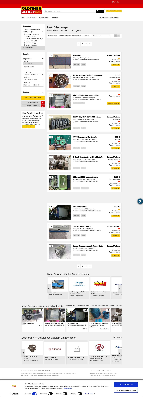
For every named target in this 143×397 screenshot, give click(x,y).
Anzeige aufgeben (114, 11)
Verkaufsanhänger (80, 206)
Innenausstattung (94, 59)
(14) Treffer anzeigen (33, 98)
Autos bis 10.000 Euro (115, 305)
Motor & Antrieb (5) (30, 43)
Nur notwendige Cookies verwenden (126, 390)
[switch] (50, 393)
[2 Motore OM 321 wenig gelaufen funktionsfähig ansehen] (60, 182)
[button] (33, 63)
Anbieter (26, 77)
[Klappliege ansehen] (60, 61)
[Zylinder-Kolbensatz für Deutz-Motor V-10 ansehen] (99, 315)
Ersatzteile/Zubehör (65, 35)
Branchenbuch (43, 17)
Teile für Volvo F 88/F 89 (82, 226)
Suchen (100, 11)
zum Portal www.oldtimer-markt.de (109, 17)
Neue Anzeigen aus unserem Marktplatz (42, 306)
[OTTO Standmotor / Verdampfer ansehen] (60, 142)
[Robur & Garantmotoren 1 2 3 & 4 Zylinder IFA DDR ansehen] (60, 162)
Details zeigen (89, 393)
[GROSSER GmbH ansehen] (54, 349)
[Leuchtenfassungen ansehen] (32, 315)
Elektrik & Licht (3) (30, 36)
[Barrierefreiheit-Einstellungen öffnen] (140, 201)
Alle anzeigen (117, 337)
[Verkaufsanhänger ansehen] (60, 212)
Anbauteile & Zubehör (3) (32, 34)
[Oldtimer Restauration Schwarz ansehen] (32, 348)
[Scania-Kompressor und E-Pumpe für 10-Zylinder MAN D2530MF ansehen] (60, 251)
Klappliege (77, 55)
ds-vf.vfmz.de (68, 388)
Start (22, 17)
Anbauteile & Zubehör (95, 99)
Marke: (26, 61)
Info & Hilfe (55, 17)
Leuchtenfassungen (28, 323)
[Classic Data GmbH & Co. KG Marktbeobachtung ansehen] (99, 348)
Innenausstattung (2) (31, 40)
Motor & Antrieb (94, 141)
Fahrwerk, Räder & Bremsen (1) (34, 38)
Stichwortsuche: (29, 66)
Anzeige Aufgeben (29, 126)
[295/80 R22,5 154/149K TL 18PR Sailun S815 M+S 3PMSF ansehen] (60, 122)
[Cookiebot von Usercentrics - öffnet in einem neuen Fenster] (14, 394)
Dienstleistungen (80, 305)
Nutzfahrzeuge (76, 35)
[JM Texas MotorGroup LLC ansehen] (77, 349)
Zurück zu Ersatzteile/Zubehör (32, 29)
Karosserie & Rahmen (31, 45)
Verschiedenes (103, 305)
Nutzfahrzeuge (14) (28, 32)
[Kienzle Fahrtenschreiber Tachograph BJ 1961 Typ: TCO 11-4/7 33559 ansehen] (60, 81)
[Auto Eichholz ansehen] (58, 284)
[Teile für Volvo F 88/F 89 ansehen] (60, 232)
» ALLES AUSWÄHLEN (126, 384)
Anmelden (116, 2)
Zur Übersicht (28, 47)
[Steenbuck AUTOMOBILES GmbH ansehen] (121, 347)
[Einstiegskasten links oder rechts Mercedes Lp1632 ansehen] (60, 100)
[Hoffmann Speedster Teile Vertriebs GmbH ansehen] (79, 283)
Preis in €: (27, 82)
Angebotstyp (28, 72)
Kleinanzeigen (31, 17)
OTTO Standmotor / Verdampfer (85, 137)
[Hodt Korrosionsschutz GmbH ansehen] (100, 283)
